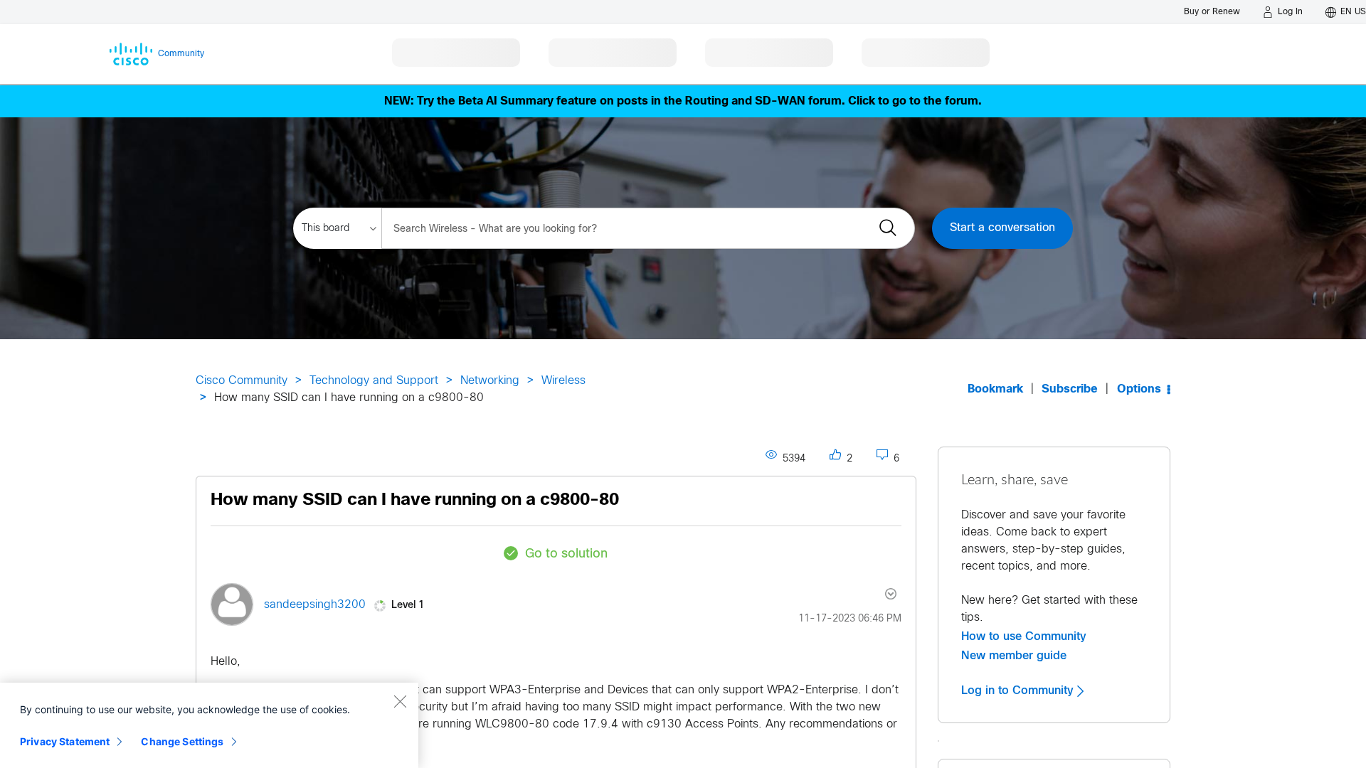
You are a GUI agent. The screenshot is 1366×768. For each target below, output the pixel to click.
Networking (489, 380)
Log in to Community (1019, 690)
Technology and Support (373, 380)
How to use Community (1023, 636)
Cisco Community (241, 380)
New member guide (1013, 655)
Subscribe (1070, 389)
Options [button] (1139, 389)
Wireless (563, 380)
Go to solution (566, 554)
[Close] (400, 701)
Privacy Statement (65, 741)
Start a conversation (1002, 228)
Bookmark (995, 389)
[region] (209, 725)
